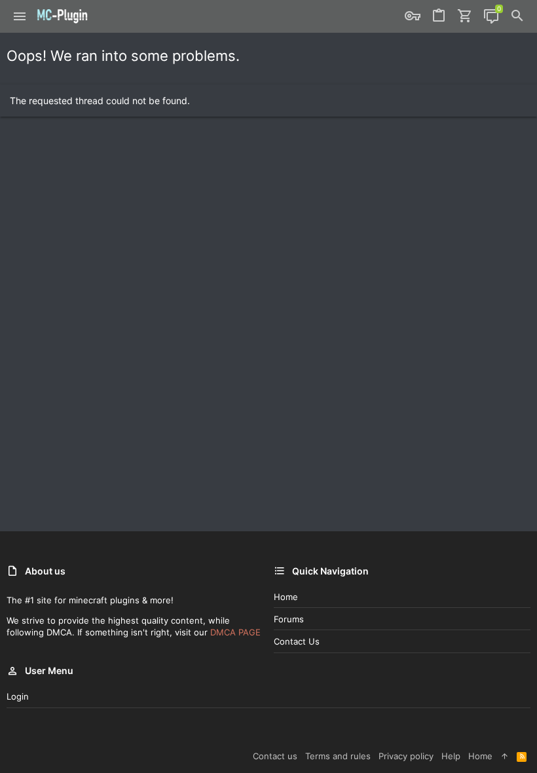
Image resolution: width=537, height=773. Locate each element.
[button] (20, 16)
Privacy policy (406, 756)
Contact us (297, 641)
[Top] (504, 756)
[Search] (517, 16)
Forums (289, 619)
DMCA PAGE (235, 632)
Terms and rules (338, 756)
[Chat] (491, 16)
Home (286, 597)
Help (450, 756)
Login (18, 696)
